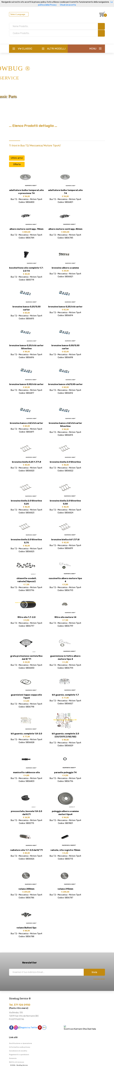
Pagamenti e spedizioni (19, 1055)
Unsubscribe (99, 979)
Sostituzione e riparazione (20, 1043)
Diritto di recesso (16, 1062)
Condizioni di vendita (18, 1051)
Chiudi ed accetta (68, 5)
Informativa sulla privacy (19, 1047)
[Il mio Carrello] (102, 14)
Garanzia (12, 1058)
